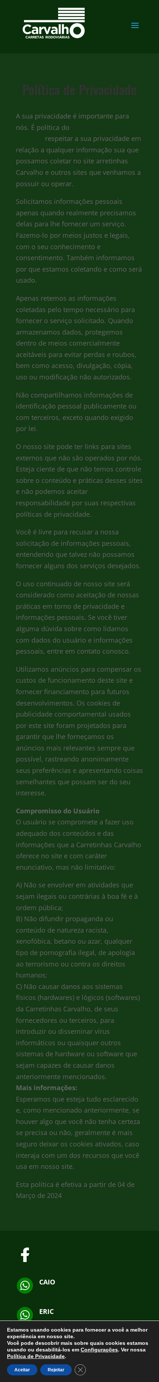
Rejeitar (56, 1369)
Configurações (99, 1350)
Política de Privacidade (36, 1356)
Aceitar (22, 1369)
